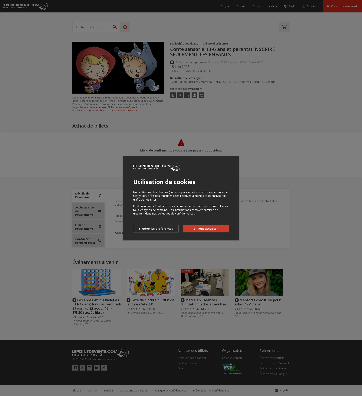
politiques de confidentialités (176, 213)
